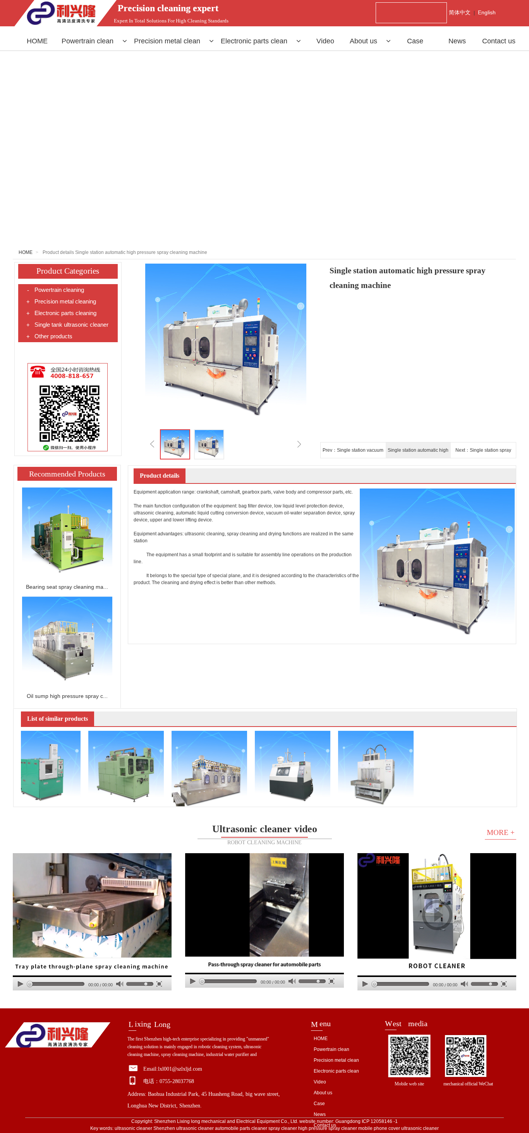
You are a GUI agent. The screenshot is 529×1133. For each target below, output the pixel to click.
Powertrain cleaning (55, 289)
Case (415, 41)
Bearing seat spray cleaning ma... (67, 587)
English (487, 12)
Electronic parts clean (255, 41)
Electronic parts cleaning (61, 313)
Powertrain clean (88, 41)
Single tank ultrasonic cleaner (67, 324)
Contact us (498, 41)
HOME (37, 41)
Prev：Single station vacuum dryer (353, 452)
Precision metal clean (168, 41)
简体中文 (460, 12)
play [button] (92, 915)
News (457, 41)
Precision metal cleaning (61, 301)
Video (325, 41)
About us (364, 41)
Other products (49, 336)
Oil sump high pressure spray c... (67, 696)
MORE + (501, 832)
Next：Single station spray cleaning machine (483, 452)
